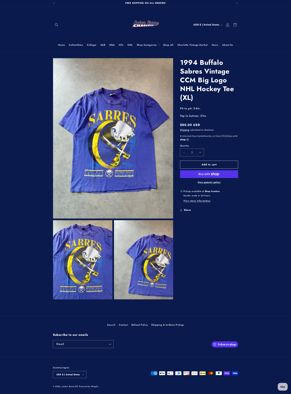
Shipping (184, 129)
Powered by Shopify (89, 386)
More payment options (209, 182)
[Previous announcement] (54, 3)
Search (111, 325)
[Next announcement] (237, 3)
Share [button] (187, 210)
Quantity (184, 145)
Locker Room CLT (70, 386)
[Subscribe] (109, 344)
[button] (56, 25)
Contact (123, 325)
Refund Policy (139, 325)
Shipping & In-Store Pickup (167, 325)
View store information (196, 200)
